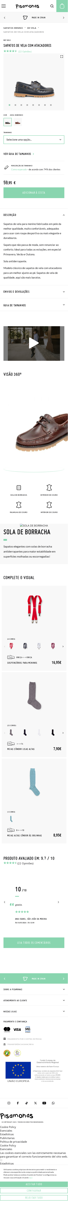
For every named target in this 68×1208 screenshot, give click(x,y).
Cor (13, 115)
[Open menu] (3, 6)
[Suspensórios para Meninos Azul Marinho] (25, 646)
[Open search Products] (52, 6)
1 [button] (9, 105)
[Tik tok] (26, 1103)
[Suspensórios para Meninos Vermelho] (11, 646)
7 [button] (45, 105)
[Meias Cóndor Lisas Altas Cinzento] (11, 732)
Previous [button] (4, 18)
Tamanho (7, 132)
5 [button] (33, 105)
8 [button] (51, 105)
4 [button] (27, 105)
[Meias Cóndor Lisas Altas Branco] (39, 732)
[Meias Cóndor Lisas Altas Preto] (53, 732)
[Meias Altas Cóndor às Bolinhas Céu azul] (11, 819)
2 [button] (15, 105)
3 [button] (21, 105)
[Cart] (62, 6)
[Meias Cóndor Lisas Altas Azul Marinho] (25, 732)
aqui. (31, 1178)
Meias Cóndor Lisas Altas (21, 749)
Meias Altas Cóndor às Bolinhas (24, 835)
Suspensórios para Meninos (22, 663)
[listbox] (33, 123)
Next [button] (63, 18)
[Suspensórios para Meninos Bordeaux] (53, 646)
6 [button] (39, 105)
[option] (18, 122)
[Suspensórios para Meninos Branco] (39, 646)
